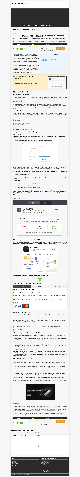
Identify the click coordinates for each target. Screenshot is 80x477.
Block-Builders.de (15, 465)
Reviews (28, 25)
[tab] (22, 286)
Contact (13, 464)
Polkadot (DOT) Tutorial (44, 468)
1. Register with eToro (17, 78)
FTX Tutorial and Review (45, 462)
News (13, 25)
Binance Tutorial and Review (45, 461)
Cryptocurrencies (20, 25)
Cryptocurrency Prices (46, 25)
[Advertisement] (40, 16)
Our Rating (33, 49)
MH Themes (27, 474)
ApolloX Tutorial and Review (45, 463)
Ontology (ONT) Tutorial (44, 466)
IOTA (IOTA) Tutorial (44, 465)
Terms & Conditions (15, 463)
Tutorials (35, 25)
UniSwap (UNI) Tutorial (44, 470)
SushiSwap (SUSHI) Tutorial (45, 469)
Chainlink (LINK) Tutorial (44, 464)
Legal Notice (14, 461)
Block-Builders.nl (14, 466)
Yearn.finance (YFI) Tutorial (45, 471)
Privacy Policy (14, 462)
